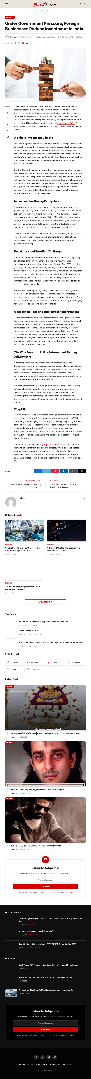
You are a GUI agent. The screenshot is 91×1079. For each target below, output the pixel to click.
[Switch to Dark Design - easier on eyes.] (84, 4)
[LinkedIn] (7, 124)
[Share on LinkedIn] (26, 43)
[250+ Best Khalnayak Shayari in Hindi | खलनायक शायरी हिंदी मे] (45, 763)
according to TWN (66, 123)
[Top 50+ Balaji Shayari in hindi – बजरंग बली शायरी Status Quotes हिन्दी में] (11, 946)
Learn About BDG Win (28, 631)
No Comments (65, 37)
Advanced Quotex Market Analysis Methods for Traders (63, 549)
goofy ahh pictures (50, 444)
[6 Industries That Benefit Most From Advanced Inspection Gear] (24, 530)
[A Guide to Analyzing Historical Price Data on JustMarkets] (24, 569)
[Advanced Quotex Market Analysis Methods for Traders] (66, 530)
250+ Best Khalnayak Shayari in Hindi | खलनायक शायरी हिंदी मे (37, 789)
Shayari (9, 686)
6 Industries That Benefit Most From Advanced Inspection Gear (22, 549)
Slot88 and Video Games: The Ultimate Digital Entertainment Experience (51, 642)
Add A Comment (45, 602)
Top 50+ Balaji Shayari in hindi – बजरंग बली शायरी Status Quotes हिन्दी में (47, 944)
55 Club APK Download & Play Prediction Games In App (43, 621)
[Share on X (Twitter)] (19, 43)
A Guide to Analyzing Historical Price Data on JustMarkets (22, 588)
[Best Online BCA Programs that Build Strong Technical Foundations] (11, 967)
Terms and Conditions (61, 1065)
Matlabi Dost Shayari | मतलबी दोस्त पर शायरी (36, 931)
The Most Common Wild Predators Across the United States (45, 977)
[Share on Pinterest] (23, 43)
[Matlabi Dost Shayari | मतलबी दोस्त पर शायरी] (11, 934)
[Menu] (6, 4)
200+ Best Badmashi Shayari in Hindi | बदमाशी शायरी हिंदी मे (36, 846)
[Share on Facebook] (15, 43)
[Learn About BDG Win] (11, 633)
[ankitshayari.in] (45, 4)
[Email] (7, 136)
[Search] (80, 4)
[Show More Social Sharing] (31, 43)
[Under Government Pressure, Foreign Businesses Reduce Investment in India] (45, 75)
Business (9, 17)
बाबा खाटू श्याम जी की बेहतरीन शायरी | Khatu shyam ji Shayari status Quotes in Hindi (45, 733)
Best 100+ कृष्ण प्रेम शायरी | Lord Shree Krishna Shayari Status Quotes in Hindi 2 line (52, 920)
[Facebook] (7, 112)
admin (14, 37)
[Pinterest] (7, 130)
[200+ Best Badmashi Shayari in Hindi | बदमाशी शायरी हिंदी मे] (45, 820)
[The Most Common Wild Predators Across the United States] (11, 980)
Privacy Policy (61, 892)
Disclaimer (41, 1065)
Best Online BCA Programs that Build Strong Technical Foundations (48, 965)
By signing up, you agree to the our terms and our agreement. (46, 892)
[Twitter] (7, 118)
